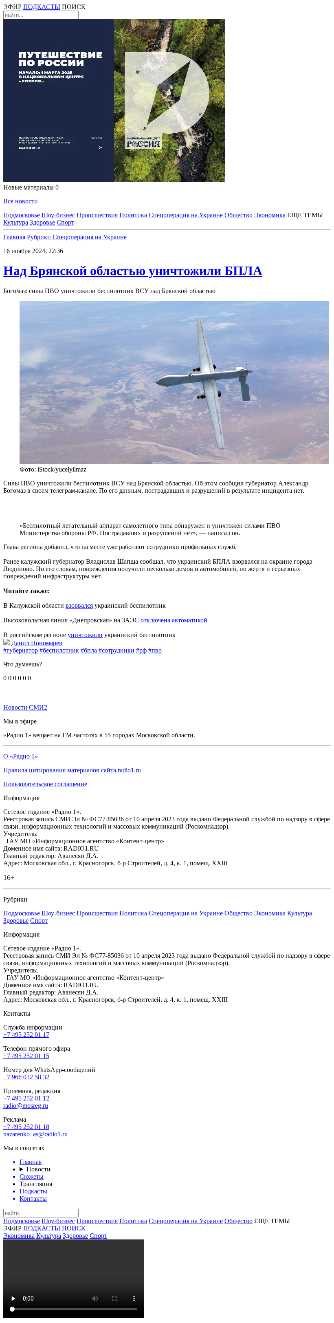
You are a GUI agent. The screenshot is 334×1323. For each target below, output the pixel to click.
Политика (133, 215)
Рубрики (40, 237)
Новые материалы (31, 187)
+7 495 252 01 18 (26, 1126)
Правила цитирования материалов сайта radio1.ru (72, 770)
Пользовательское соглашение (45, 784)
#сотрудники (116, 650)
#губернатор (20, 650)
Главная (14, 237)
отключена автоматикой (174, 620)
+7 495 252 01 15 (26, 1055)
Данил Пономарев (36, 642)
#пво (155, 650)
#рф (141, 650)
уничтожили (85, 634)
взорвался (79, 605)
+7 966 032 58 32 (26, 1077)
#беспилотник (59, 650)
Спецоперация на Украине (186, 215)
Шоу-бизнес (58, 215)
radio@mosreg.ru (25, 1105)
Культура (15, 222)
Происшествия (97, 215)
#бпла (89, 650)
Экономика (270, 215)
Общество (238, 215)
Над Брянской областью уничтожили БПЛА (132, 270)
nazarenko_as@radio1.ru (35, 1134)
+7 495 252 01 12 (26, 1098)
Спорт (65, 222)
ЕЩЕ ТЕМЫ (305, 215)
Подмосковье (21, 215)
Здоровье (42, 222)
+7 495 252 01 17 (26, 1034)
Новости (38, 1169)
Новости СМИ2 (25, 707)
